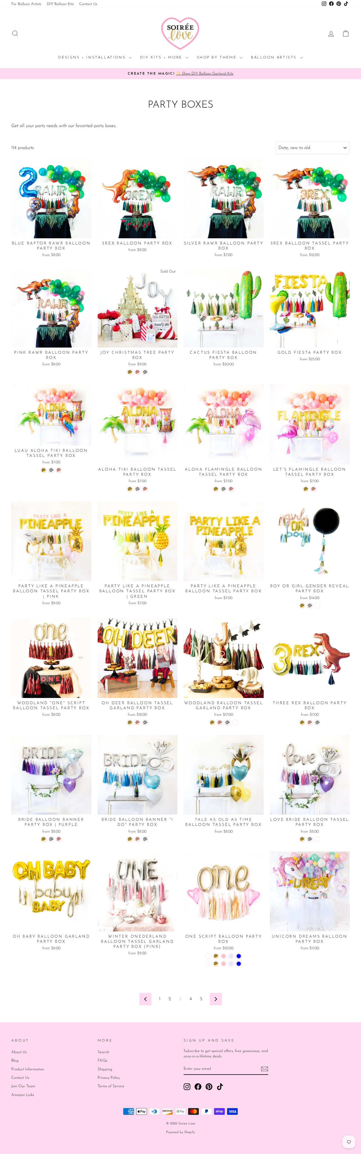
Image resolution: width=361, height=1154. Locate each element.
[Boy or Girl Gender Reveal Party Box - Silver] (309, 605)
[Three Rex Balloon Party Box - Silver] (317, 722)
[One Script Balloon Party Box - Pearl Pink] (223, 956)
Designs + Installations (92, 57)
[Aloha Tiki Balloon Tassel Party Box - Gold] (130, 489)
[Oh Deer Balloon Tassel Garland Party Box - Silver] (145, 722)
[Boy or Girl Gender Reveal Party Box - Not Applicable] (317, 605)
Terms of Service (111, 1086)
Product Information (27, 1069)
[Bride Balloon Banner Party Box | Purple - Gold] (43, 839)
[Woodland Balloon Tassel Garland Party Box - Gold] (212, 722)
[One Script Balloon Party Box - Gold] (216, 956)
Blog (15, 1060)
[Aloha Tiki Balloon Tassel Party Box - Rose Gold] (145, 489)
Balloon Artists (275, 57)
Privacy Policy (109, 1078)
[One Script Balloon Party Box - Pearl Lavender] (231, 956)
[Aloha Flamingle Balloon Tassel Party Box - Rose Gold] (231, 489)
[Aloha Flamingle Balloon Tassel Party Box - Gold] (216, 489)
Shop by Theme (217, 57)
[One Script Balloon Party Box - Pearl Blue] (238, 956)
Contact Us (88, 4)
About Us (19, 1052)
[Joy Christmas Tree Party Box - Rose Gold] (137, 372)
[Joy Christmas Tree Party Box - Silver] (145, 372)
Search (103, 1052)
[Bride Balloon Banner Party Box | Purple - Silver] (51, 839)
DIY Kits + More (162, 57)
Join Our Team (23, 1086)
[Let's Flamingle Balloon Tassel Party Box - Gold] (306, 489)
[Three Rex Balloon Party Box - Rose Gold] (309, 722)
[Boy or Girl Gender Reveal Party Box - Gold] (302, 605)
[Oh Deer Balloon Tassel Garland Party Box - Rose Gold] (137, 722)
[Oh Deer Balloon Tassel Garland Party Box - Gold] (130, 722)
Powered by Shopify (180, 1132)
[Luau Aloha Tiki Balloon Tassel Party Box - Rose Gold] (58, 470)
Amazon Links (22, 1095)
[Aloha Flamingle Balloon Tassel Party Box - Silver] (223, 489)
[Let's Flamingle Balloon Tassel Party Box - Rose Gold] (313, 489)
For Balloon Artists (26, 4)
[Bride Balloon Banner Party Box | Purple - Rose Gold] (58, 839)
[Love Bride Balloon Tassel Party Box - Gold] (302, 839)
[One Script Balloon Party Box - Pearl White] (208, 956)
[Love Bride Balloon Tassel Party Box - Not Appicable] (317, 839)
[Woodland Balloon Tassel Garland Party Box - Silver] (227, 722)
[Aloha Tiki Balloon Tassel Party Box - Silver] (137, 489)
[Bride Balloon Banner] (130, 839)
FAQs (102, 1060)
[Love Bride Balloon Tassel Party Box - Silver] (309, 839)
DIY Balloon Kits (60, 4)
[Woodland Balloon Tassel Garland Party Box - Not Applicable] (235, 722)
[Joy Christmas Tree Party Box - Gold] (130, 372)
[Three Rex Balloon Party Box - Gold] (302, 722)
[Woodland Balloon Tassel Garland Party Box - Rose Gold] (220, 722)
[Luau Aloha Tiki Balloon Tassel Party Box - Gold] (43, 470)
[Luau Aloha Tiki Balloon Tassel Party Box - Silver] (51, 470)
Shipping (105, 1069)
